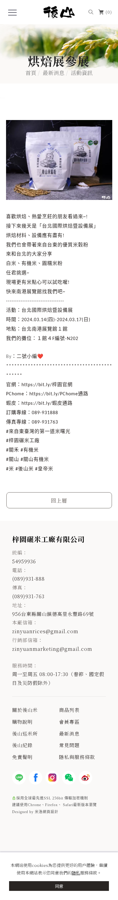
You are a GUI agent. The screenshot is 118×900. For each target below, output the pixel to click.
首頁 (30, 72)
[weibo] (85, 778)
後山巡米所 (25, 733)
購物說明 (22, 721)
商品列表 (69, 709)
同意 (59, 886)
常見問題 (69, 745)
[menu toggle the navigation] (12, 13)
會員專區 (69, 721)
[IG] (52, 778)
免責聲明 (22, 757)
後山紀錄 (22, 745)
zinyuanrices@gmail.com (45, 631)
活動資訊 (82, 72)
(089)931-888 (28, 578)
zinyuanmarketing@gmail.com (52, 648)
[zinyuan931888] (69, 778)
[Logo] (59, 11)
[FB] (35, 778)
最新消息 (53, 72)
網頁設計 (50, 812)
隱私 (76, 873)
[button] (91, 12)
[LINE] (19, 778)
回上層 (59, 500)
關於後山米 (25, 709)
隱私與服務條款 (77, 757)
